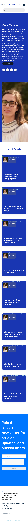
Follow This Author (8, 63)
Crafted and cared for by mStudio (14, 520)
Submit (14, 468)
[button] (24, 5)
